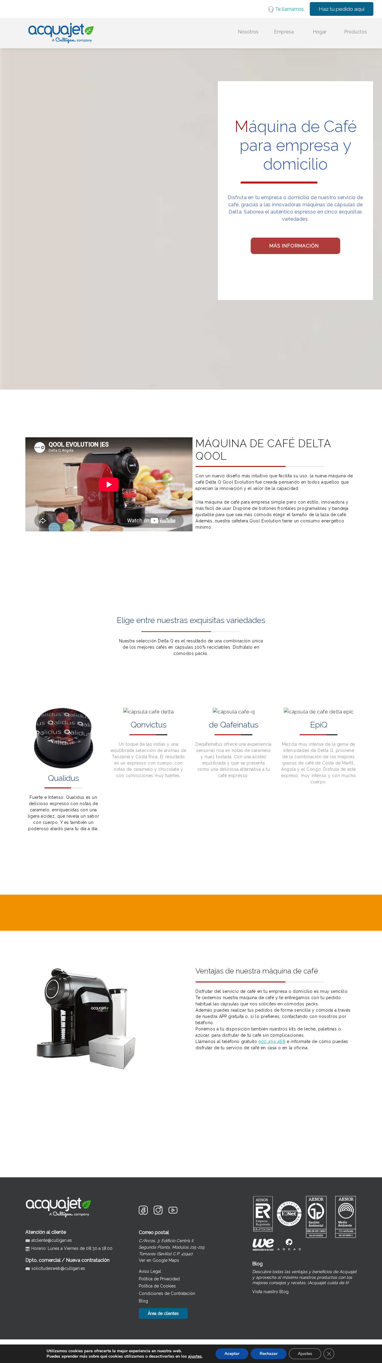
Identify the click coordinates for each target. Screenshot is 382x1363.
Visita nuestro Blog (270, 1291)
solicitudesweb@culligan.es (58, 1268)
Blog (143, 1301)
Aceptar (231, 1353)
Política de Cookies (157, 1286)
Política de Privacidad (159, 1278)
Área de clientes (163, 1313)
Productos (355, 32)
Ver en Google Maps (159, 1260)
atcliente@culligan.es (51, 1240)
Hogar (319, 32)
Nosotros (248, 32)
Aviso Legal (150, 1271)
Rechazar (269, 1353)
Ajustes (305, 1353)
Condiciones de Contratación (167, 1293)
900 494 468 (272, 1041)
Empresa (284, 32)
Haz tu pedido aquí (341, 9)
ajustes (195, 1356)
